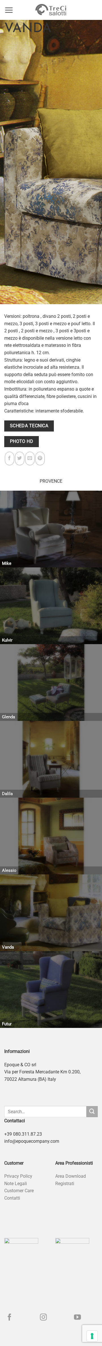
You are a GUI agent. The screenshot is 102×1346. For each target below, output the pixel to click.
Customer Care (19, 1190)
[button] (8, 10)
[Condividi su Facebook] (9, 458)
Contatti (12, 1198)
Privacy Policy (18, 1176)
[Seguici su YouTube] (77, 1318)
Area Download (70, 1176)
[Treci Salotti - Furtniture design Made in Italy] (51, 10)
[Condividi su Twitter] (19, 458)
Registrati (64, 1183)
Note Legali (15, 1183)
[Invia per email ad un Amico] (30, 458)
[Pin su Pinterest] (40, 458)
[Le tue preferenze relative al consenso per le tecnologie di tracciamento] (92, 1336)
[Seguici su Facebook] (9, 1318)
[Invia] (92, 1111)
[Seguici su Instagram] (43, 1318)
